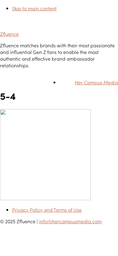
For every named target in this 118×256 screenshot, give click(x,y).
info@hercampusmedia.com (70, 221)
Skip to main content (34, 8)
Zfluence (9, 33)
